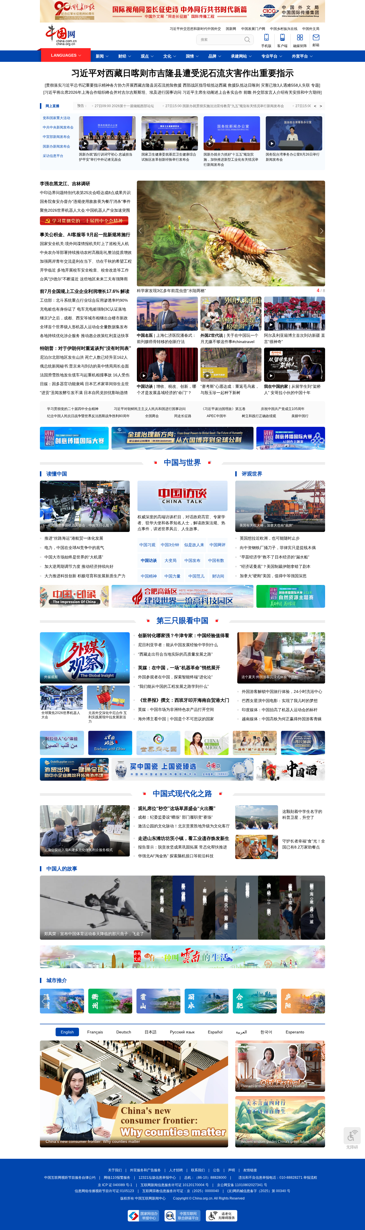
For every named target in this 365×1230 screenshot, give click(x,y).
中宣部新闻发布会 (56, 137)
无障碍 (352, 1147)
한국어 (266, 1032)
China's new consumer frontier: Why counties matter (93, 1141)
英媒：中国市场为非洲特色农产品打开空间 (176, 709)
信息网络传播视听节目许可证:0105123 (104, 1191)
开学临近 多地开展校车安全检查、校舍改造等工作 (84, 270)
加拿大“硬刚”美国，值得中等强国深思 (273, 576)
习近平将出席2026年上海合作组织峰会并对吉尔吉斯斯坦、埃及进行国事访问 (112, 92)
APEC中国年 (216, 416)
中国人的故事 (61, 869)
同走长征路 (182, 416)
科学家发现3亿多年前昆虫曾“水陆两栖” (171, 290)
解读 (124, 291)
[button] (321, 231)
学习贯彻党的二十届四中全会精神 (72, 409)
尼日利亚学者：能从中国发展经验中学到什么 (178, 644)
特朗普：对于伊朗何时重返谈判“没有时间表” (85, 348)
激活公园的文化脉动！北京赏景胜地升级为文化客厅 (184, 826)
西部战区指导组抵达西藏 (205, 85)
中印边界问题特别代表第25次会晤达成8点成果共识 (85, 192)
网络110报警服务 (117, 1178)
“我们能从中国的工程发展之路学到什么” (173, 686)
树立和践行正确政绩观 (259, 416)
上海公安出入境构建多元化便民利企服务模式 (78, 850)
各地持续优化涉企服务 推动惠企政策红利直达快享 (84, 335)
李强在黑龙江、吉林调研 (65, 183)
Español (215, 1032)
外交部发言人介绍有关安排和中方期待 (287, 92)
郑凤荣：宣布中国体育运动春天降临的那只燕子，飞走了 (94, 933)
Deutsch (123, 1032)
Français (95, 1032)
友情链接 (250, 1170)
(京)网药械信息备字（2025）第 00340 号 (258, 1191)
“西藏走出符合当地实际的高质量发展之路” (175, 654)
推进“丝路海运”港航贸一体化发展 (73, 538)
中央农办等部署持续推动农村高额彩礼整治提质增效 (86, 252)
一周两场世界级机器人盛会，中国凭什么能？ (78, 525)
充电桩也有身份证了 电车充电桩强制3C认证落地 (83, 309)
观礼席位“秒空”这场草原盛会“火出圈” (177, 808)
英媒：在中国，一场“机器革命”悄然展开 (179, 667)
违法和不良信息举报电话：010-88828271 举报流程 (277, 1178)
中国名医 (145, 335)
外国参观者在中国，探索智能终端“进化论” (175, 677)
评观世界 (252, 474)
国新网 (231, 29)
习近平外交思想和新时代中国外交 (195, 29)
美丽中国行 (300, 416)
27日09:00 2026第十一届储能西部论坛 (124, 106)
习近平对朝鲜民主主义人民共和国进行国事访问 (150, 409)
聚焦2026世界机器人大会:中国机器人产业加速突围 (85, 210)
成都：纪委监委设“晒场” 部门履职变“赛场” (175, 817)
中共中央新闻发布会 (58, 127)
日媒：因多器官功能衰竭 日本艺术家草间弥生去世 (84, 384)
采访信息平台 (53, 156)
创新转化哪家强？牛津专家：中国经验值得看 (183, 635)
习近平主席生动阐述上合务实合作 (212, 92)
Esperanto (295, 1032)
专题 (315, 85)
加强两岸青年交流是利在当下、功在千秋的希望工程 (86, 261)
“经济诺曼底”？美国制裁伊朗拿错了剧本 (275, 566)
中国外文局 (310, 29)
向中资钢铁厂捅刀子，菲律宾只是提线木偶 (278, 547)
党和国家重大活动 (56, 118)
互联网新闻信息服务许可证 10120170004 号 (175, 1185)
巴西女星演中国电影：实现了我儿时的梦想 (280, 700)
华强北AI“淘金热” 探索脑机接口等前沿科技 (176, 856)
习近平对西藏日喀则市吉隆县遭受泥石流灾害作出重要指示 (182, 73)
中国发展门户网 (253, 29)
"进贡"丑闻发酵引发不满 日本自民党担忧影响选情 (84, 392)
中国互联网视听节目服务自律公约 (70, 1178)
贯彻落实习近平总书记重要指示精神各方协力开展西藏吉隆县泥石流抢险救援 (114, 85)
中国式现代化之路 (182, 793)
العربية (241, 1032)
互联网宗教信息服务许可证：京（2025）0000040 (180, 1191)
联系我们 (198, 1170)
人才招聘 (176, 1170)
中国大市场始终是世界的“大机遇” (73, 557)
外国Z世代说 (211, 335)
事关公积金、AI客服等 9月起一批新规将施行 (85, 234)
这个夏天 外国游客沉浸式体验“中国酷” (270, 677)
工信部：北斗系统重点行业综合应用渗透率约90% (84, 300)
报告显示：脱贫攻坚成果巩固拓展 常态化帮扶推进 (182, 847)
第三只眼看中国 (182, 620)
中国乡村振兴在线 (283, 29)
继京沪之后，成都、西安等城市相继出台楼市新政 (84, 318)
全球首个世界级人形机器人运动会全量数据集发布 (84, 327)
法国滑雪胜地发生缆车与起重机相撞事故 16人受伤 (84, 375)
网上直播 (52, 106)
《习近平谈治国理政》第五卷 (223, 409)
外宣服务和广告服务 (145, 1170)
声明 (231, 1170)
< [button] (315, 106)
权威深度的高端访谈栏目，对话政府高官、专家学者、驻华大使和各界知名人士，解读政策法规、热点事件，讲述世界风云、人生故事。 (181, 523)
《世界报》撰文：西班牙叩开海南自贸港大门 (183, 700)
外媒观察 (51, 677)
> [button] (321, 106)
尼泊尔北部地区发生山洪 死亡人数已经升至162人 (84, 357)
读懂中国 (56, 474)
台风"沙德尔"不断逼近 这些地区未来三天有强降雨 (84, 279)
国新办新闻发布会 (56, 146)
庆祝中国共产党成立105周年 (283, 409)
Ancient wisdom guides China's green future (275, 1142)
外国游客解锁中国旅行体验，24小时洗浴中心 (282, 691)
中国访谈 (145, 386)
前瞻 (248, 92)
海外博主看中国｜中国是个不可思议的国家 (176, 719)
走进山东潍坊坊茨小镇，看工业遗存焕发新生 (183, 838)
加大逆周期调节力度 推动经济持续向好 (78, 566)
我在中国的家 (276, 386)
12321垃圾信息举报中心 (157, 1178)
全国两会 (152, 416)
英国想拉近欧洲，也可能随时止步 (270, 538)
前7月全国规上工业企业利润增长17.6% (79, 291)
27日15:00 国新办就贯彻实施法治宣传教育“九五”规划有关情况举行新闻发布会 (224, 106)
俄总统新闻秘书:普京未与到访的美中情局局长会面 (84, 366)
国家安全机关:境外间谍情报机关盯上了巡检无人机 (84, 243)
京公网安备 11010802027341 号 (242, 1185)
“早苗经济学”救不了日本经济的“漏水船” (274, 557)
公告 (216, 1170)
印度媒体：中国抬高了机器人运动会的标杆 (280, 709)
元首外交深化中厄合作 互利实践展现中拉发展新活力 (107, 717)
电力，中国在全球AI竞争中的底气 (74, 547)
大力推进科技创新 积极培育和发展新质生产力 (84, 576)
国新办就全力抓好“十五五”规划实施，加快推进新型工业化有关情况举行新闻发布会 (231, 159)
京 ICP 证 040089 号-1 (115, 1185)
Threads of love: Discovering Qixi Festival (273, 1086)
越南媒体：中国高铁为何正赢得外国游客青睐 (282, 719)
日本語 (151, 1032)
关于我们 (115, 1170)
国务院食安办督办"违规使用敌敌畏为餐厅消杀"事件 (85, 201)
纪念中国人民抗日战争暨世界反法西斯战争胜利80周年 (88, 416)
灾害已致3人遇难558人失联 (285, 85)
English (67, 1032)
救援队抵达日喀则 (244, 85)
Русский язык (182, 1032)
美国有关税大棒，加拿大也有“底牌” (266, 525)
